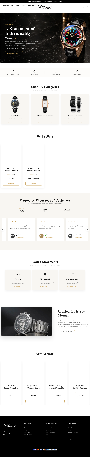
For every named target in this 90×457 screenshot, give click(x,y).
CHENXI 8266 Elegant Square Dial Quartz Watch (11, 388)
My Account (49, 427)
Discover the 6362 (14, 53)
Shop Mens (27, 427)
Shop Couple (27, 432)
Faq (47, 434)
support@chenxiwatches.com (10, 431)
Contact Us (49, 430)
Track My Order (28, 434)
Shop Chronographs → (72, 286)
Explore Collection (66, 331)
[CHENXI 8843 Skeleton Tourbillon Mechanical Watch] (11, 155)
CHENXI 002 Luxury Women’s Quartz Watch (33, 388)
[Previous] (2, 229)
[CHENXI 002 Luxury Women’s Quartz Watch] (33, 372)
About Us (70, 427)
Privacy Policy (71, 430)
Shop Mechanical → (45, 286)
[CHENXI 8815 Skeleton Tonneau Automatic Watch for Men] (33, 155)
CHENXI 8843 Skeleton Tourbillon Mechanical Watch (11, 170)
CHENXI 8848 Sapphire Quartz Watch (79, 388)
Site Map (48, 437)
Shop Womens (27, 430)
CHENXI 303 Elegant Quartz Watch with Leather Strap (56, 388)
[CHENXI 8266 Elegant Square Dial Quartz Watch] (11, 372)
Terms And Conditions (73, 432)
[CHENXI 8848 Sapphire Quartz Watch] (79, 372)
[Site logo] (45, 7)
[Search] (80, 7)
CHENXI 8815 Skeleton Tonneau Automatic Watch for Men (33, 171)
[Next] (87, 229)
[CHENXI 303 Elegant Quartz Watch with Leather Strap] (56, 372)
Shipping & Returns (50, 432)
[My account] (83, 7)
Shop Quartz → (17, 286)
